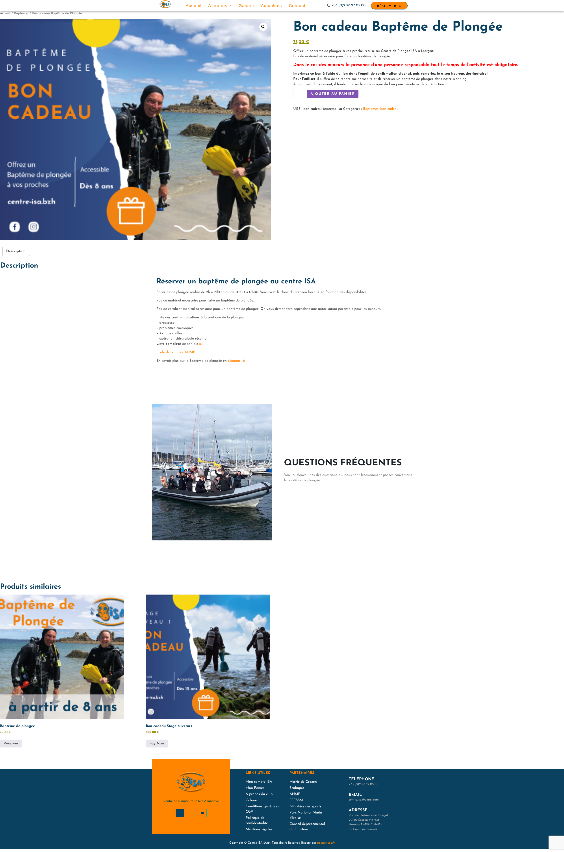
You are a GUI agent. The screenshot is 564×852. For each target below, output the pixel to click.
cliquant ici (236, 361)
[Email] (342, 796)
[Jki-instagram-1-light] (191, 813)
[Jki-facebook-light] (180, 813)
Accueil (194, 5)
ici (200, 344)
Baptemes (21, 13)
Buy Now (156, 743)
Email (355, 795)
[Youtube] (202, 813)
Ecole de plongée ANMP (175, 352)
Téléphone (361, 779)
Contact (297, 5)
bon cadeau (389, 109)
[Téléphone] (342, 781)
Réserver (11, 743)
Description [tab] (16, 251)
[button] (220, 5)
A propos (217, 5)
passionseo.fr (326, 843)
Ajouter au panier (332, 94)
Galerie (246, 5)
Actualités (271, 5)
